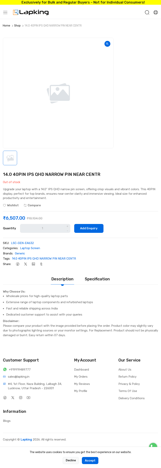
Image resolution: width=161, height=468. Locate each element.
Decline (71, 460)
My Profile (80, 391)
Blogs (7, 421)
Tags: (6, 258)
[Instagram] (20, 397)
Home (6, 25)
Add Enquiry (89, 228)
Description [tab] (62, 279)
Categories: (10, 248)
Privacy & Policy (129, 384)
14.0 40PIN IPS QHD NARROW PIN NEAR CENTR (44, 258)
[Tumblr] (41, 264)
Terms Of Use (127, 391)
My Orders (81, 376)
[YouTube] (28, 397)
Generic (20, 253)
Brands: (8, 253)
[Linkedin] (33, 264)
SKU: (6, 243)
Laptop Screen (30, 248)
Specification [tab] (97, 279)
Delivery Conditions (131, 398)
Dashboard (81, 369)
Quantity (9, 228)
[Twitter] (25, 264)
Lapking (26, 439)
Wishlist (13, 205)
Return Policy (127, 376)
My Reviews (82, 384)
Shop (17, 25)
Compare (34, 205)
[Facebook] (17, 264)
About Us (124, 369)
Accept (90, 460)
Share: (7, 264)
